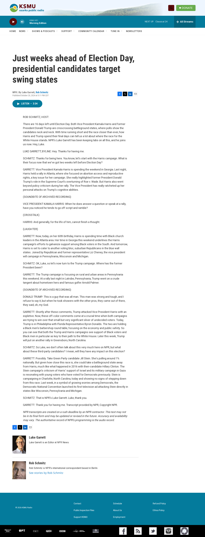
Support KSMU (80, 517)
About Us (117, 510)
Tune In (115, 31)
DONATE (187, 7)
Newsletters (134, 31)
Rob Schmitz (42, 92)
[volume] (22, 21)
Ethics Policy (158, 510)
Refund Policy (159, 503)
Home (12, 31)
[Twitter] (153, 531)
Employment (119, 517)
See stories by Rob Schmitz (46, 473)
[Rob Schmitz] (19, 470)
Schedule (117, 503)
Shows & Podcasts (43, 31)
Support (66, 31)
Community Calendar (91, 31)
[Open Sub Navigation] (28, 31)
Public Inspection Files (84, 510)
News (22, 31)
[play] (13, 22)
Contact (77, 503)
